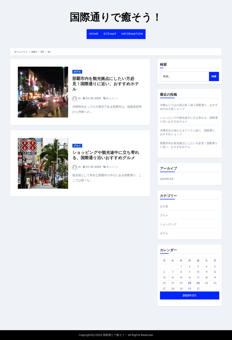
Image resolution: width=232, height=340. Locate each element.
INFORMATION (132, 34)
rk (79, 98)
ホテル (77, 71)
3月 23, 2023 (93, 98)
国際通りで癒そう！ (116, 18)
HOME (94, 34)
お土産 (164, 206)
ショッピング (168, 224)
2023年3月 (167, 179)
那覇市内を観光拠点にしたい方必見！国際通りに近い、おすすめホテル (105, 84)
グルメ (77, 145)
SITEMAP (110, 34)
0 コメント (112, 98)
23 (189, 283)
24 (198, 283)
